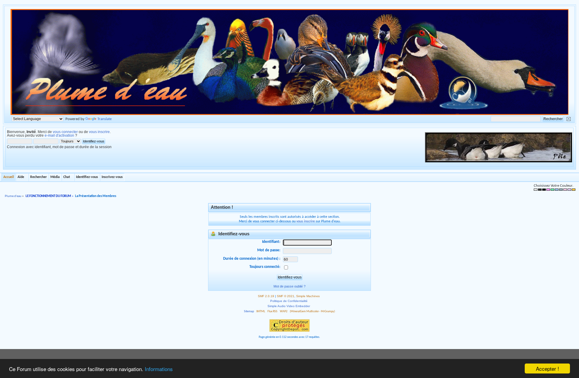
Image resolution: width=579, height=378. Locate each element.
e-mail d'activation (59, 135)
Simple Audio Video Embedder (288, 306)
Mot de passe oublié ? (289, 286)
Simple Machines (308, 296)
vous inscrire (99, 132)
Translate (104, 119)
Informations (159, 369)
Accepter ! (547, 368)
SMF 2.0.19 (266, 296)
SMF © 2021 (285, 296)
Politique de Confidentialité (289, 301)
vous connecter (65, 132)
